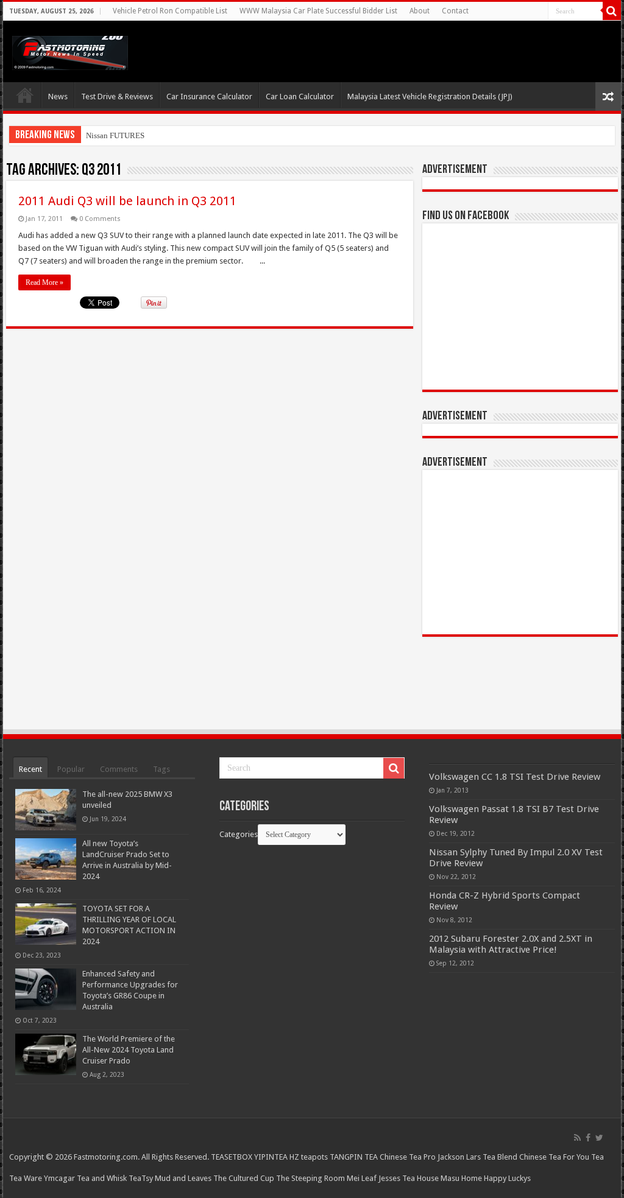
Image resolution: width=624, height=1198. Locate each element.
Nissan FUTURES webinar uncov (140, 135)
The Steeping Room (310, 1178)
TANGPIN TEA (354, 1156)
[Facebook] (588, 1137)
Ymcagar (59, 1178)
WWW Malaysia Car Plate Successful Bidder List (318, 11)
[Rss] (577, 1137)
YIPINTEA (271, 1156)
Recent (30, 769)
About (420, 11)
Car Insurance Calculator (209, 96)
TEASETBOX (231, 1156)
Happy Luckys (507, 1178)
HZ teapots (308, 1156)
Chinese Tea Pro (408, 1156)
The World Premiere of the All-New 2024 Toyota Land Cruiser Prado (128, 1049)
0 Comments (100, 219)
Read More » (44, 282)
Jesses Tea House (408, 1178)
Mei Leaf (362, 1178)
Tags (161, 769)
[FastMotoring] (70, 50)
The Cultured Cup (243, 1178)
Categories (238, 834)
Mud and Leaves (183, 1178)
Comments (119, 769)
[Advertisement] (519, 552)
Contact (455, 11)
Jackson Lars (459, 1156)
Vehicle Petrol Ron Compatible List (170, 11)
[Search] (612, 11)
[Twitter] (599, 1137)
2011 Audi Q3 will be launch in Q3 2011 (127, 201)
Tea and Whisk (102, 1178)
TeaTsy (141, 1178)
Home (25, 95)
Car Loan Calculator (300, 96)
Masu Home (461, 1178)
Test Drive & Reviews (117, 96)
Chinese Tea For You (554, 1156)
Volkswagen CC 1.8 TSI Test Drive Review (514, 776)
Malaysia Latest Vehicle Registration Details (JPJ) (429, 96)
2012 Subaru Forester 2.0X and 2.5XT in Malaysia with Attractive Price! (510, 944)
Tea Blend (500, 1156)
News (58, 96)
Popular (71, 769)
